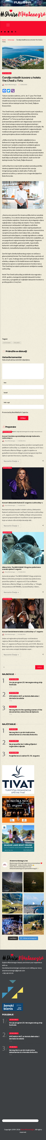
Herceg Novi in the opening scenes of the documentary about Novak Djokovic (25, 741)
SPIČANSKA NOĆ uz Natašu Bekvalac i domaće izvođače (24, 727)
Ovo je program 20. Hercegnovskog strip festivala (25, 714)
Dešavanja (11, 40)
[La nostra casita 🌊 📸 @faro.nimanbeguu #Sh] (34, 934)
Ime (5, 382)
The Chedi (17, 342)
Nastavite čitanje (10, 492)
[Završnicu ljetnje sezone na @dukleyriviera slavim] (12, 955)
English (13, 737)
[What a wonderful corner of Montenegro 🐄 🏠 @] (34, 955)
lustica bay (6, 342)
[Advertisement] (23, 310)
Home (4, 40)
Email (5, 392)
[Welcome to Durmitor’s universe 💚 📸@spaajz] (12, 934)
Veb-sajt (7, 402)
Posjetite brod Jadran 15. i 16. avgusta (24, 786)
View (21, 447)
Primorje (13, 759)
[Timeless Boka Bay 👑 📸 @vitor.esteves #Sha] (34, 913)
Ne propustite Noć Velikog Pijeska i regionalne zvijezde (23, 775)
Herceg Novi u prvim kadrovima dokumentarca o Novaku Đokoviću (23, 764)
